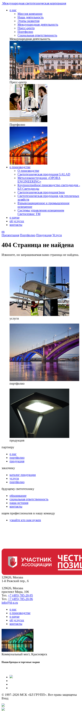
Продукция (44, 235)
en (3, 231)
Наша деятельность (31, 17)
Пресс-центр (26, 28)
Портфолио (25, 31)
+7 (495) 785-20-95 (20, 595)
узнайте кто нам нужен (25, 520)
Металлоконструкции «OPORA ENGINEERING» (39, 179)
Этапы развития (28, 21)
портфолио (17, 457)
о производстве (20, 167)
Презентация (10, 235)
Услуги (57, 235)
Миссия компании (30, 13)
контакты (16, 224)
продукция (17, 461)
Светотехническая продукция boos (41, 192)
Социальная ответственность (37, 35)
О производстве (28, 170)
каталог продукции (23, 475)
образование (18, 495)
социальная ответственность (29, 499)
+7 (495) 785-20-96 (20, 599)
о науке (15, 217)
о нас (13, 10)
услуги (14, 478)
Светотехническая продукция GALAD (44, 174)
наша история (19, 503)
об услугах (17, 221)
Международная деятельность (38, 24)
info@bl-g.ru (10, 602)
